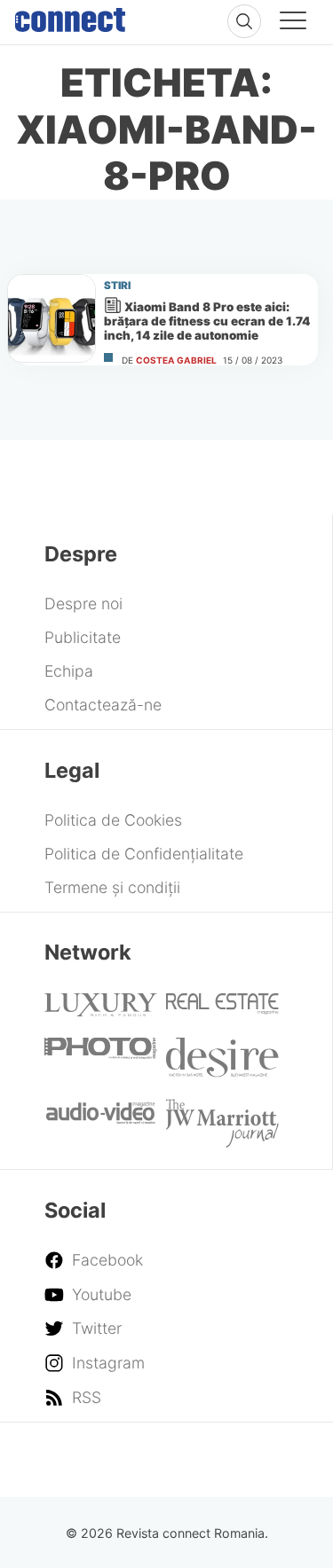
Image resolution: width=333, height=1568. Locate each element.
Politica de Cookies (113, 820)
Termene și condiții (112, 887)
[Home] (70, 16)
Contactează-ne (103, 704)
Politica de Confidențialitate (143, 853)
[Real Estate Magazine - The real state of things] (222, 1009)
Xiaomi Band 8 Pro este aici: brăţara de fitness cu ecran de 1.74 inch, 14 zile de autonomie (207, 321)
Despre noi (83, 603)
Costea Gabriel (176, 360)
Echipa (68, 671)
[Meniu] (293, 23)
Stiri (117, 285)
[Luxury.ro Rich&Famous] (100, 1010)
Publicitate (82, 637)
